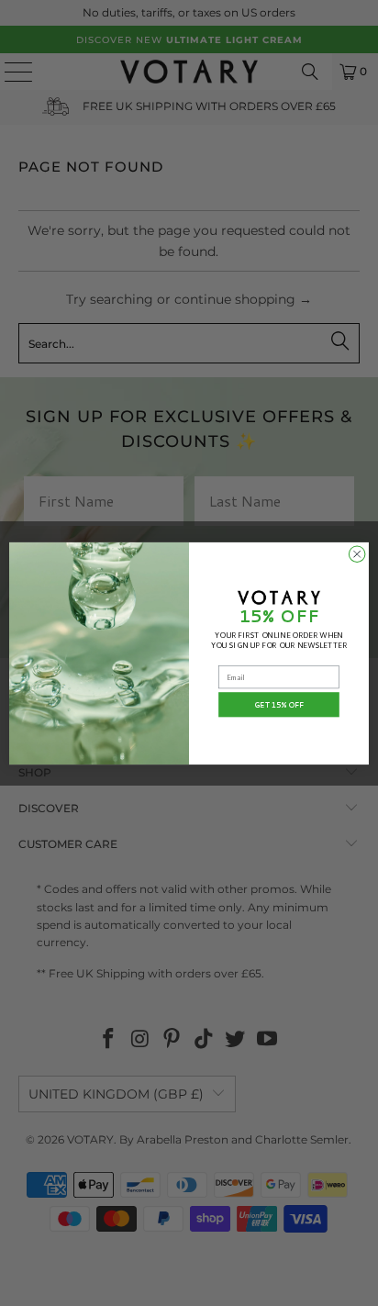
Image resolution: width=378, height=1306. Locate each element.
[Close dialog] (357, 553)
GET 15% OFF (279, 704)
